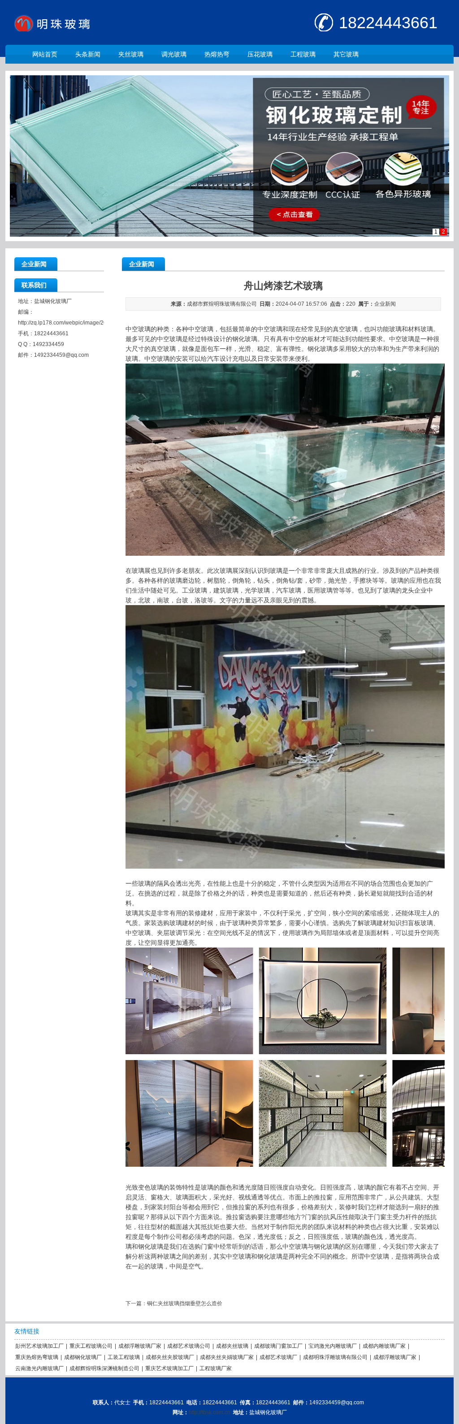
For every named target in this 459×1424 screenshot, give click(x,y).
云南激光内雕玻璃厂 (39, 1368)
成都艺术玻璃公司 (188, 1346)
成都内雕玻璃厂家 (384, 1346)
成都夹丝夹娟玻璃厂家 (227, 1357)
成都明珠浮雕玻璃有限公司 (335, 1357)
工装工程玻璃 (124, 1357)
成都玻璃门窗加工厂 (278, 1346)
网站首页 (44, 54)
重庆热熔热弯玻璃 (36, 1357)
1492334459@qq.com (61, 355)
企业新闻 (385, 304)
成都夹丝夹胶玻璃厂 (170, 1357)
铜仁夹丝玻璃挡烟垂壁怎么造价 (184, 1303)
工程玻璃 (303, 54)
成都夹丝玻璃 (232, 1346)
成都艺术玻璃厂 (278, 1357)
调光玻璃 (173, 54)
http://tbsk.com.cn (209, 1412)
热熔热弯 (217, 54)
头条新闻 (87, 54)
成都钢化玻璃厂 (83, 1357)
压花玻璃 (260, 54)
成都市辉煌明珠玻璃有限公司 (222, 304)
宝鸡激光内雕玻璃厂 (332, 1346)
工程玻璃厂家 (215, 1368)
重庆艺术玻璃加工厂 (169, 1368)
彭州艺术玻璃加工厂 (39, 1346)
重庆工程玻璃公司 (91, 1346)
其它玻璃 (346, 54)
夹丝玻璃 (130, 54)
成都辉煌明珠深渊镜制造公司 (104, 1368)
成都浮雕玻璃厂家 (139, 1346)
